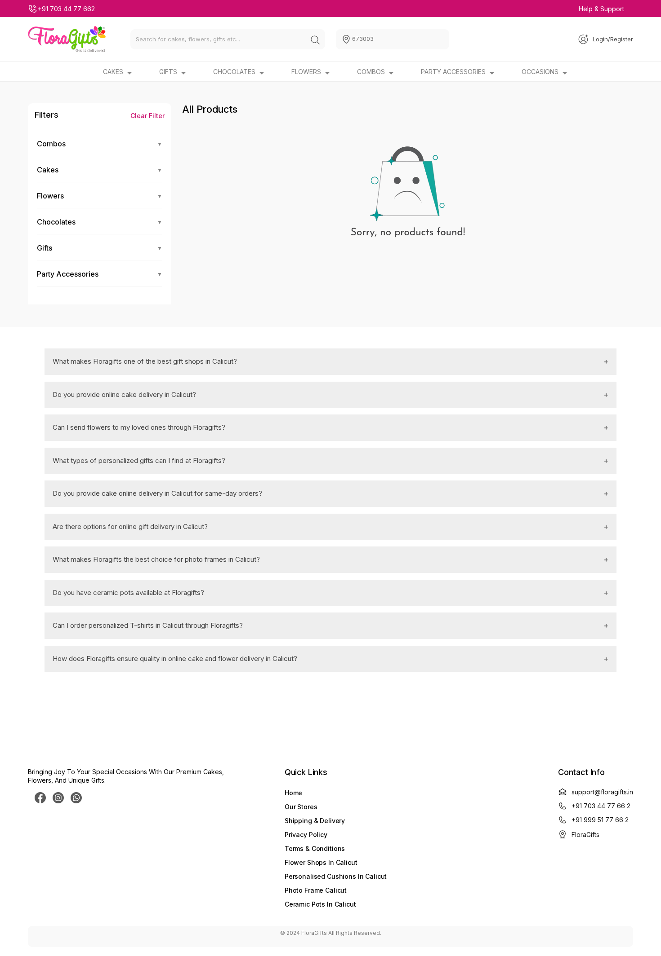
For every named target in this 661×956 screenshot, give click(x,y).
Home (293, 793)
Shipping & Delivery (315, 820)
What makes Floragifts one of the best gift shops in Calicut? (145, 361)
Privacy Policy (306, 834)
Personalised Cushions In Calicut (336, 876)
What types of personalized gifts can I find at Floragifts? (139, 460)
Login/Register (613, 39)
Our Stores (301, 807)
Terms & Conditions (315, 848)
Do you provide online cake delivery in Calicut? (124, 394)
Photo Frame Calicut (316, 890)
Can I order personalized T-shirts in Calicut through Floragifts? (148, 625)
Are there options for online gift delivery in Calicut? (130, 526)
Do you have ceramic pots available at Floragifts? (128, 592)
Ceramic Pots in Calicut (320, 904)
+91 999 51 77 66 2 (600, 820)
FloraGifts (585, 834)
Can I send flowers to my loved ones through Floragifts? (139, 427)
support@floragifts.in (602, 792)
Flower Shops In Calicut (321, 862)
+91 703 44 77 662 (66, 9)
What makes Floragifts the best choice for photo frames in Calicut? (156, 559)
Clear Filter (147, 115)
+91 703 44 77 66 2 (601, 806)
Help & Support (601, 9)
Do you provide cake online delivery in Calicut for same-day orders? (157, 493)
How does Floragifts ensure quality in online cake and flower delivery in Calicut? (175, 658)
